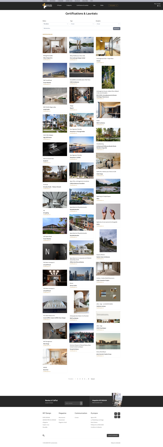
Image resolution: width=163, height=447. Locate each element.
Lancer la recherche (113, 435)
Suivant (93, 379)
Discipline (98, 21)
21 (88, 379)
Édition (44, 21)
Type (71, 21)
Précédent (70, 379)
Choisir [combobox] (72, 24)
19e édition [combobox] (46, 24)
